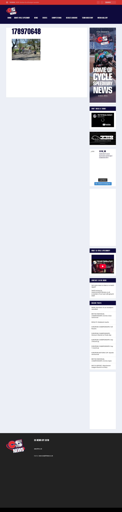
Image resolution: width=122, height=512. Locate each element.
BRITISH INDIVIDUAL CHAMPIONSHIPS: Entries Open (102, 360)
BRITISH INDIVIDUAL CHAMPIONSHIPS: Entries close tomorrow (101, 315)
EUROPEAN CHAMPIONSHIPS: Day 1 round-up (102, 347)
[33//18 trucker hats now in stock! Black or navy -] (112, 169)
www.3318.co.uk (38, 449)
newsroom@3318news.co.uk (101, 292)
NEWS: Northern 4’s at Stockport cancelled (27, 2)
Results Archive (71, 18)
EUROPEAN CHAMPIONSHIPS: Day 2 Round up (102, 340)
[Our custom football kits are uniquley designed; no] (103, 163)
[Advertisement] (47, 74)
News (36, 18)
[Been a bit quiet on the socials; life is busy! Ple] (94, 174)
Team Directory (87, 18)
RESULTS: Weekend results (100, 322)
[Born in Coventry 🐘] (103, 174)
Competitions (56, 18)
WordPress (28, 509)
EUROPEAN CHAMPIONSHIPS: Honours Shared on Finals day (101, 334)
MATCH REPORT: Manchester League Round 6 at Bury (101, 366)
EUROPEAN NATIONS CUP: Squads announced (103, 353)
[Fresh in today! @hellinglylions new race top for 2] (112, 163)
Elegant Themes (15, 509)
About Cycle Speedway (22, 18)
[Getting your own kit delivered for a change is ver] (112, 174)
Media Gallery (103, 18)
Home (9, 18)
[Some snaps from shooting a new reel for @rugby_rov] (94, 163)
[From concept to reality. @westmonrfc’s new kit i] (94, 169)
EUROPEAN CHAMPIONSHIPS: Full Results (102, 327)
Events (44, 18)
